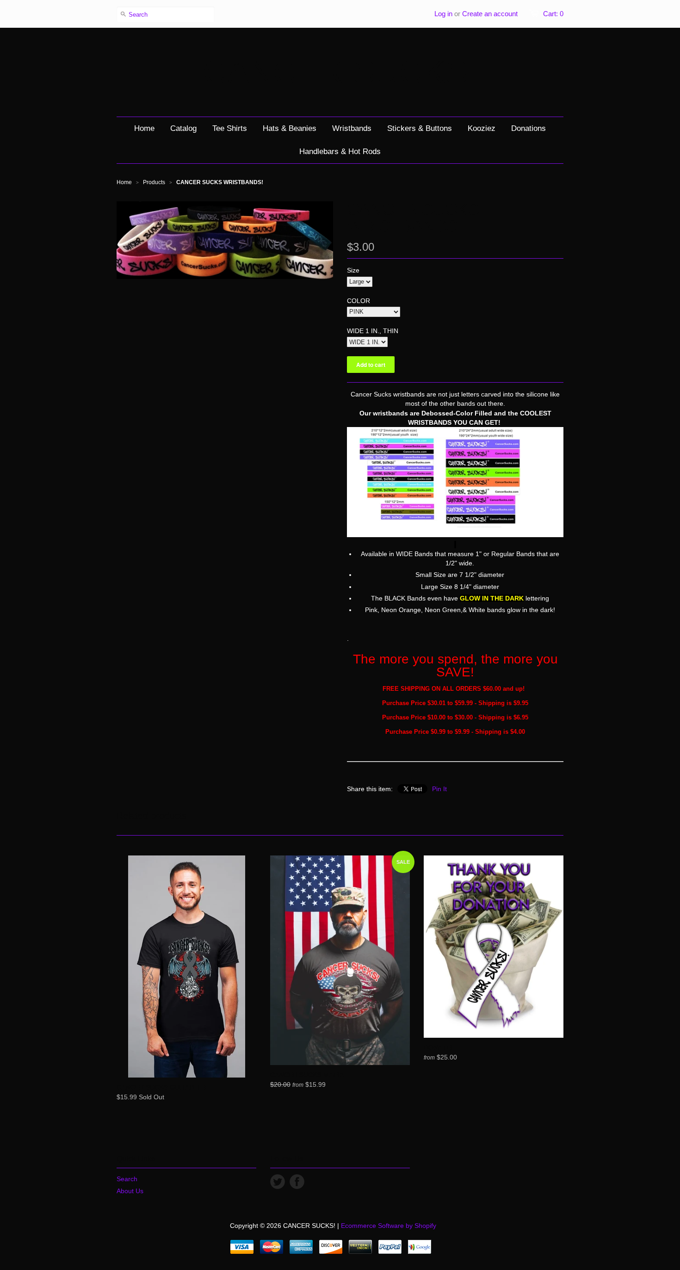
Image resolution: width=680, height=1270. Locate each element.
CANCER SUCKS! (340, 72)
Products (154, 182)
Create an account (490, 14)
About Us (130, 1191)
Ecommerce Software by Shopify (388, 1225)
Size (353, 270)
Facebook (297, 1181)
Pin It (439, 789)
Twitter (277, 1181)
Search (127, 1179)
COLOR (358, 300)
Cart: (553, 14)
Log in (443, 14)
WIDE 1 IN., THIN (372, 331)
